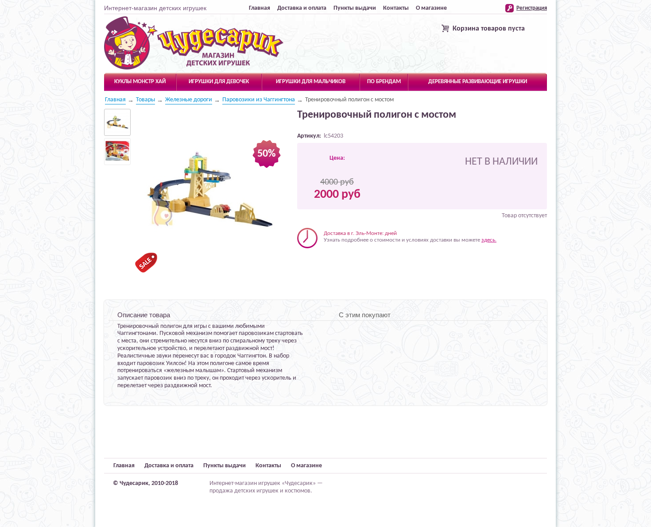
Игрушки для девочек (219, 82)
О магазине (431, 8)
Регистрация (531, 8)
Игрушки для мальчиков (310, 82)
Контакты (396, 8)
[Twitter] (313, 261)
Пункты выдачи (354, 8)
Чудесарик (193, 43)
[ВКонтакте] (303, 261)
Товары (145, 99)
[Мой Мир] (331, 261)
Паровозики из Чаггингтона (258, 99)
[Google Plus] (340, 261)
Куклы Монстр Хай (140, 82)
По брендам (384, 82)
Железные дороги (188, 99)
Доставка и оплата (301, 8)
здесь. (488, 240)
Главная (259, 8)
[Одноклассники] (322, 261)
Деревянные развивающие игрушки (477, 82)
